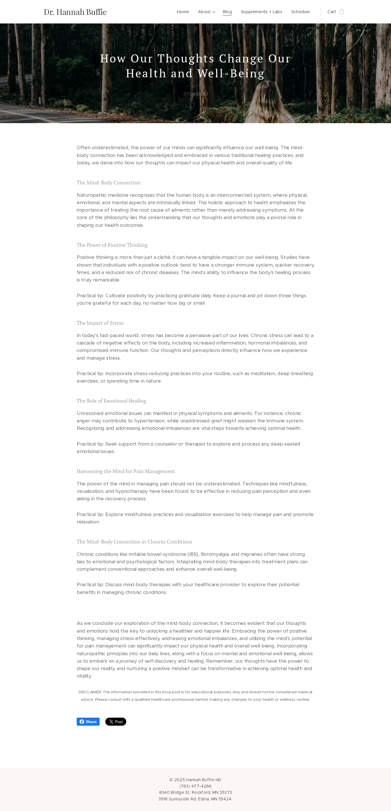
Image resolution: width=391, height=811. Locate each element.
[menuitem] (184, 12)
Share (91, 721)
